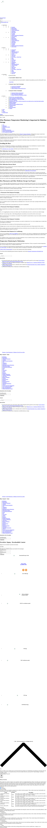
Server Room (13, 46)
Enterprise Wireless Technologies (17, 92)
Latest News (4, 376)
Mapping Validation (12, 102)
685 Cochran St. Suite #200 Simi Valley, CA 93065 (4, 568)
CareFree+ (11, 106)
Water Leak (13, 54)
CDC (3, 124)
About (3, 109)
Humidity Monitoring (6, 374)
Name (3, 549)
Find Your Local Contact (24, 567)
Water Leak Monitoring (6, 387)
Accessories (13, 60)
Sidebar (1, 114)
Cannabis (13, 34)
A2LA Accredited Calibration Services (16, 98)
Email (3, 393)
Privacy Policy (23, 563)
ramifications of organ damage (30, 170)
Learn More (11, 81)
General (3, 371)
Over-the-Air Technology (16, 86)
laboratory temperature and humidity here (35, 251)
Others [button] (1, 824)
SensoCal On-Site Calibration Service (16, 104)
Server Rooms (14, 36)
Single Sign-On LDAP (15, 87)
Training (10, 108)
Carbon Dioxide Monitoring (7, 360)
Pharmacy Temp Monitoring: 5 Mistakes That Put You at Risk (13, 352)
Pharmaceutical (14, 29)
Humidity (13, 50)
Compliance (4, 125)
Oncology (4, 378)
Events (3, 368)
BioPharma (4, 356)
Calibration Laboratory (6, 358)
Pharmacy (4, 129)
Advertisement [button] (2, 820)
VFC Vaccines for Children (7, 132)
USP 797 (4, 384)
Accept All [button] (8, 773)
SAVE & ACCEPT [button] (3, 827)
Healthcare (4, 373)
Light (12, 70)
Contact (3, 111)
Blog (3, 110)
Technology (4, 382)
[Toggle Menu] (0, 23)
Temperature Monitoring (6, 130)
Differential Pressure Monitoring (8, 365)
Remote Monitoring (5, 381)
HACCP (3, 372)
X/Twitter (1, 546)
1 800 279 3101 (14, 567)
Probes (12, 59)
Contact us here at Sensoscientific (6, 249)
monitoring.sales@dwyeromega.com (14, 568)
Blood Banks (13, 28)
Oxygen (12, 53)
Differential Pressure (15, 51)
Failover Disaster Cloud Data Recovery (18, 88)
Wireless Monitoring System (7, 388)
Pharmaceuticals (5, 379)
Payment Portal (3, 17)
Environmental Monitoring (7, 367)
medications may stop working (7, 148)
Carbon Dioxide (14, 52)
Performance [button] (2, 811)
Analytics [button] (1, 815)
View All (13, 61)
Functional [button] (2, 807)
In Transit (13, 33)
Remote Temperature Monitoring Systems (19, 95)
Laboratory (13, 31)
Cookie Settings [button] (3, 773)
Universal (13, 55)
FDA (3, 369)
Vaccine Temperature (15, 30)
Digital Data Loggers (6, 126)
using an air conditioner (13, 233)
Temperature (13, 49)
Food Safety (13, 32)
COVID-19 (4, 364)
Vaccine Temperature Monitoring (8, 131)
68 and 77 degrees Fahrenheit (25, 134)
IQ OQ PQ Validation (13, 100)
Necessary (3, 788)
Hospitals (13, 27)
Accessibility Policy (23, 564)
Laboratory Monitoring (6, 375)
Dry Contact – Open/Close (16, 56)
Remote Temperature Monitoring (17, 35)
